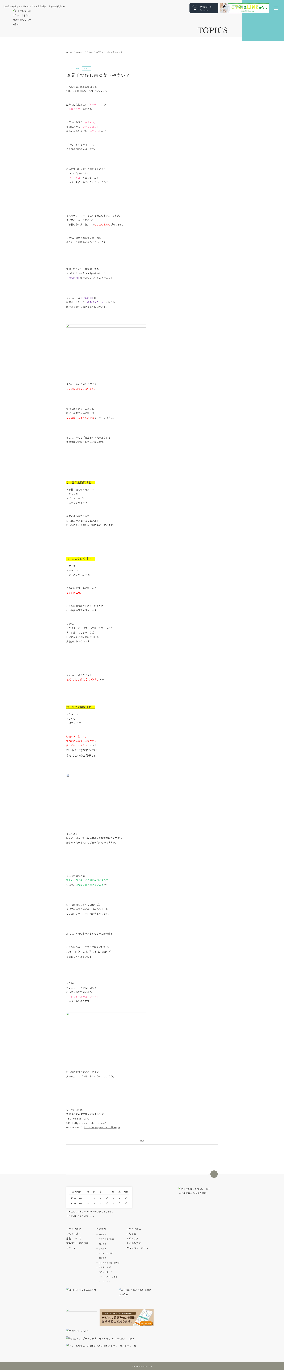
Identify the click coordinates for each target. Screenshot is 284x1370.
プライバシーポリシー (138, 1248)
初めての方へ (73, 1233)
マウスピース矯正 (106, 1253)
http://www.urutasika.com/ (90, 1123)
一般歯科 (102, 1234)
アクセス (71, 1248)
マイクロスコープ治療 (108, 1277)
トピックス (132, 1238)
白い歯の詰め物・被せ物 (109, 1263)
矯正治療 (102, 1244)
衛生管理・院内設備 (77, 1243)
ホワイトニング (105, 1272)
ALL (141, 1141)
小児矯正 (102, 1249)
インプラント (104, 1281)
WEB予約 (206, 8)
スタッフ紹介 (73, 1228)
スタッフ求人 (133, 1228)
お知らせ (131, 1233)
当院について (73, 1238)
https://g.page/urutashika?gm (102, 1127)
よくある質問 (133, 1243)
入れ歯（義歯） (105, 1267)
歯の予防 (102, 1258)
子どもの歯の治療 (106, 1239)
